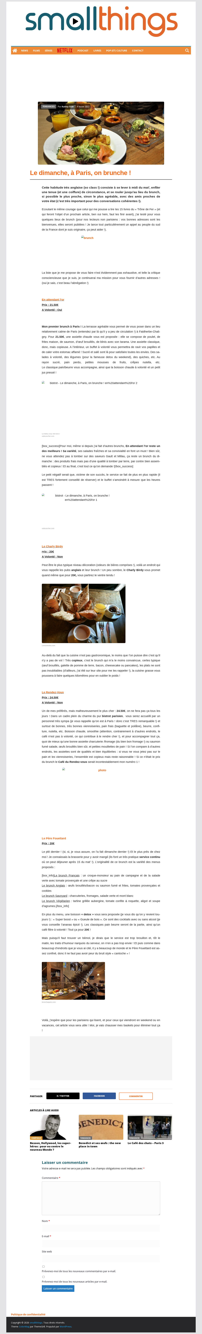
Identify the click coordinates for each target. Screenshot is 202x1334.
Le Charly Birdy (52, 546)
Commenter (136, 1096)
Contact (137, 50)
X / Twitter (63, 1095)
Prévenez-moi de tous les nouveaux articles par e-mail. (74, 1281)
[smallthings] (15, 50)
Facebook (99, 1095)
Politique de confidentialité (28, 1314)
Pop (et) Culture (116, 50)
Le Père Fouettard (54, 838)
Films (36, 50)
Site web (47, 1251)
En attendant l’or (53, 299)
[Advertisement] (101, 78)
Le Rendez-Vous (53, 692)
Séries (48, 50)
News (24, 50)
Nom (46, 1221)
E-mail (46, 1236)
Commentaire (51, 1178)
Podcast (82, 50)
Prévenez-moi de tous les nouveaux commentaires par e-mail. (79, 1271)
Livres (97, 50)
